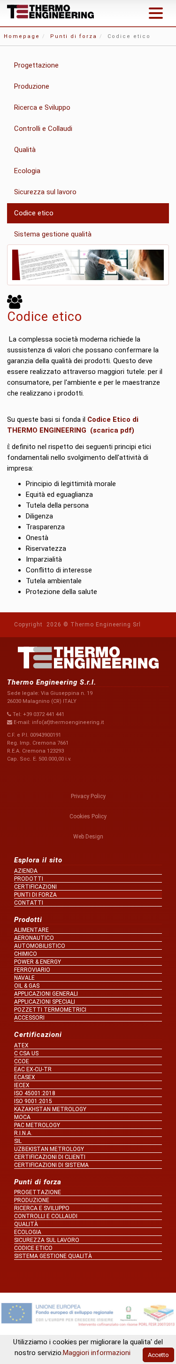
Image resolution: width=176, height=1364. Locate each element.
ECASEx (24, 1077)
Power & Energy (37, 962)
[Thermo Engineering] (50, 12)
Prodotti (28, 879)
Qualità (25, 149)
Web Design (88, 836)
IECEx (22, 1085)
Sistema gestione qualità (53, 234)
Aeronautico (34, 938)
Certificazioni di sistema (51, 1165)
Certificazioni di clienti (49, 1157)
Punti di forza (73, 36)
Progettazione (36, 65)
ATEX (21, 1045)
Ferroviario (32, 970)
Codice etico (34, 213)
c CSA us (26, 1053)
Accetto (158, 1354)
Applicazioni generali (46, 994)
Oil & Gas (26, 986)
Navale (24, 978)
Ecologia (27, 171)
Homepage (22, 36)
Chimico (25, 954)
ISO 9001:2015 (33, 1101)
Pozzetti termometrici (50, 1009)
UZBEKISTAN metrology (49, 1149)
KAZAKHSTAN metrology (50, 1109)
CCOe (21, 1061)
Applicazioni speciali (44, 1001)
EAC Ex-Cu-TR (33, 1069)
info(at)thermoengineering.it (68, 722)
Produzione (31, 86)
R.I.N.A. (23, 1133)
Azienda (26, 871)
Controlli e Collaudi (43, 128)
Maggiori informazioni (96, 1353)
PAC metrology (37, 1125)
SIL (18, 1141)
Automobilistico (39, 946)
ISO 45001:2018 (34, 1093)
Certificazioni (35, 887)
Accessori (29, 1017)
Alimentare (31, 930)
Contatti (28, 902)
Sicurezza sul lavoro (45, 192)
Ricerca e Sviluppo (42, 107)
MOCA (22, 1117)
